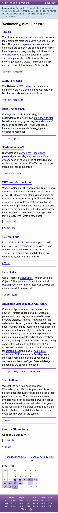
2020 (13, 506)
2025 (50, 506)
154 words (10, 221)
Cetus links (9, 272)
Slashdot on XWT (13, 147)
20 (20, 483)
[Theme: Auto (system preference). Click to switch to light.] (30, 509)
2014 (20, 503)
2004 (50, 497)
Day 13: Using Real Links (15, 242)
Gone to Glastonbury (15, 429)
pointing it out (13, 350)
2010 (42, 500)
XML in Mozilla (12, 80)
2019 (5, 506)
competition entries (30, 44)
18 (10, 483)
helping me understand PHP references (24, 352)
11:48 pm (6, 420)
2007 (20, 500)
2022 (28, 506)
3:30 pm (6, 294)
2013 (13, 503)
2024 (42, 506)
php (13, 227)
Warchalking (10, 380)
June (11, 465)
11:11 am (6, 138)
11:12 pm (6, 371)
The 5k (6, 32)
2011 (50, 500)
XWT (33, 163)
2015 (28, 503)
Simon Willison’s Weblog (15, 2)
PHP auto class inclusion (17, 182)
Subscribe (50, 2)
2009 (35, 500)
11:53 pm (6, 446)
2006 (13, 500)
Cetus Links (26, 277)
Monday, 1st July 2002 (42, 457)
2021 (20, 506)
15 (30, 479)
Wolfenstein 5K (10, 54)
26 (15, 486)
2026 (23, 508)
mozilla (16, 99)
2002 (4, 465)
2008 (28, 500)
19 (15, 483)
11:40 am (6, 173)
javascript (17, 71)
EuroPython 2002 (11, 114)
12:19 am (6, 71)
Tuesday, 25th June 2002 (14, 458)
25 (10, 486)
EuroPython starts (13, 109)
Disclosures (9, 497)
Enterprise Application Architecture (24, 303)
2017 (42, 503)
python (16, 138)
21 (25, 483)
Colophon (21, 497)
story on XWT (26, 153)
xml (22, 99)
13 (20, 479)
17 (5, 483)
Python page (9, 284)
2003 (42, 497)
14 (25, 479)
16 (35, 479)
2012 (5, 503)
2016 (35, 503)
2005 (5, 500)
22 (30, 483)
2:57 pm (6, 262)
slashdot (17, 173)
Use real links (10, 237)
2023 (35, 506)
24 (5, 486)
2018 (50, 503)
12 (15, 479)
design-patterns (20, 371)
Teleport (20, 7)
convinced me (18, 249)
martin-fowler (35, 371)
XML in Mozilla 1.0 (29, 86)
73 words (9, 440)
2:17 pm (6, 227)
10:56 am (6, 99)
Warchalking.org (10, 389)
